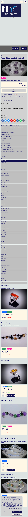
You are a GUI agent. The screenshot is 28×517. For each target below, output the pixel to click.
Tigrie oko (4, 269)
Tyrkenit (3, 273)
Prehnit (3, 249)
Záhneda (3, 280)
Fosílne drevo (5, 180)
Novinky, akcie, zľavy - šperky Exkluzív (11, 125)
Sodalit (3, 267)
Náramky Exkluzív (6, 134)
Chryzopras (4, 191)
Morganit (4, 232)
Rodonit (3, 254)
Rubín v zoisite (5, 256)
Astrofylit (4, 167)
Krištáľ (3, 204)
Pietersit (3, 247)
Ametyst (3, 160)
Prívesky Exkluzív (6, 143)
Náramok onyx (6, 323)
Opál (2, 243)
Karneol (3, 197)
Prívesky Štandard (6, 145)
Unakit (3, 278)
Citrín (3, 169)
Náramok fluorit (6, 400)
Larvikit (3, 217)
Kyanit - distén (5, 208)
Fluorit (3, 178)
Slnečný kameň (5, 265)
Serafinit (3, 263)
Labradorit (4, 210)
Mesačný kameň (5, 228)
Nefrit (3, 236)
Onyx (2, 241)
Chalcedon (4, 186)
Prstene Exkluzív (6, 147)
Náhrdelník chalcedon (8, 438)
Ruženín (3, 258)
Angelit (3, 162)
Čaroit (3, 171)
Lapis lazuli (4, 212)
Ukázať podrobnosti (5, 511)
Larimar (3, 215)
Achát (3, 154)
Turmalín (3, 271)
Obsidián (3, 239)
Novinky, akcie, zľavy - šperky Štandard (12, 128)
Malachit (3, 226)
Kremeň (3, 202)
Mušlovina (4, 234)
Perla (2, 245)
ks (5, 395)
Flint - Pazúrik (5, 175)
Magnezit (3, 223)
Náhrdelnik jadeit (7, 475)
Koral (3, 199)
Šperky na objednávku (7, 149)
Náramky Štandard (6, 136)
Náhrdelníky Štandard (7, 132)
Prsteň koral (5, 286)
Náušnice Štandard (6, 141)
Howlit (3, 184)
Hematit (3, 182)
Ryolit (3, 260)
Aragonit (3, 165)
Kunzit (3, 206)
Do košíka (11, 395)
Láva (2, 219)
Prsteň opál (5, 360)
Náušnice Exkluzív (6, 138)
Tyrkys (3, 276)
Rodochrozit (4, 252)
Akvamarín (4, 156)
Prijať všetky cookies (17, 511)
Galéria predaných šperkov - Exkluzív (11, 151)
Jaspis (2, 195)
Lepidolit (3, 221)
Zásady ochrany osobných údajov (15, 508)
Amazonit (3, 158)
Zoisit (2, 282)
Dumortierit (4, 173)
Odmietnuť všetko (17, 514)
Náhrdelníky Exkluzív (7, 130)
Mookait (3, 230)
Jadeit (2, 193)
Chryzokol (4, 189)
